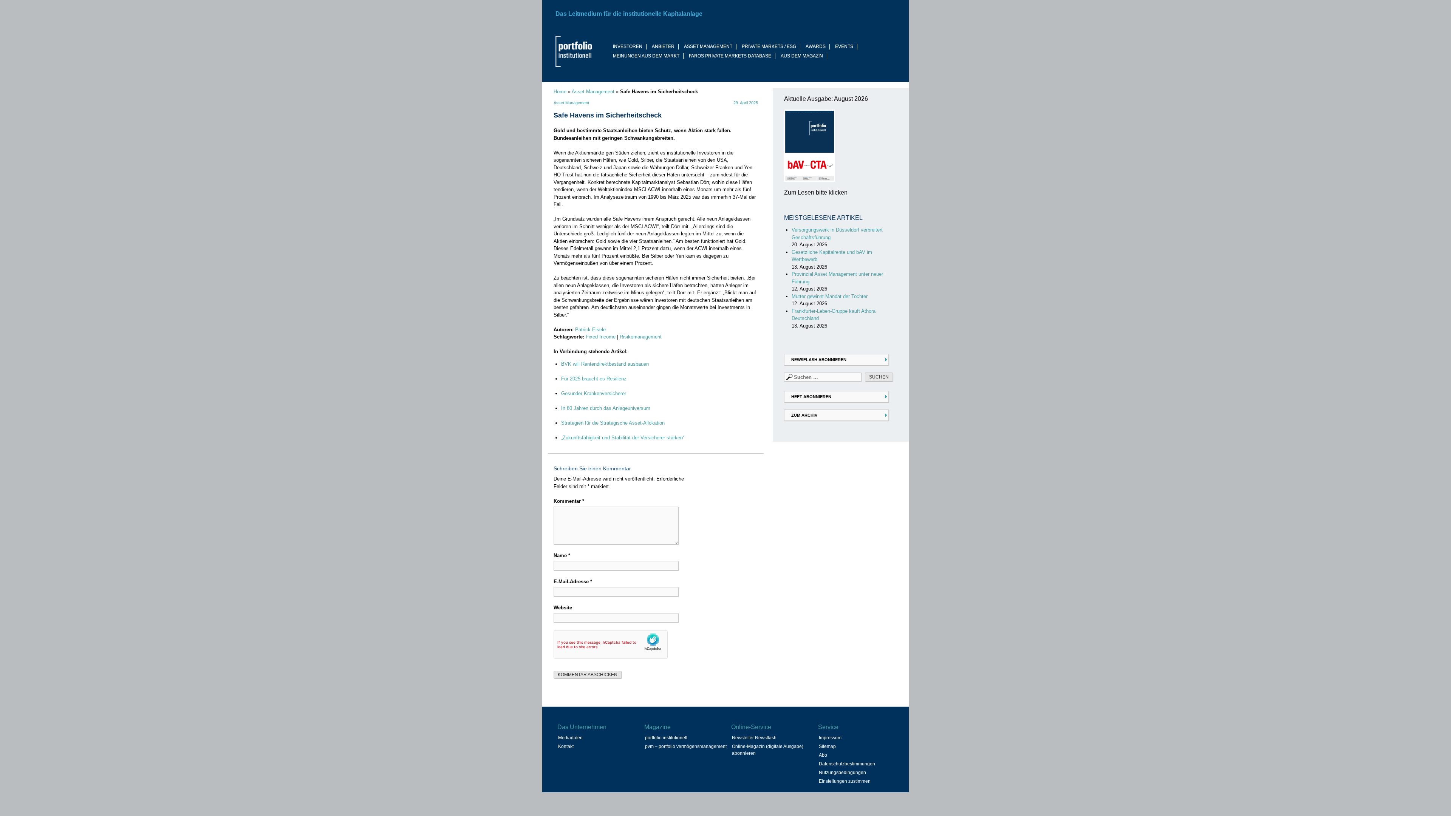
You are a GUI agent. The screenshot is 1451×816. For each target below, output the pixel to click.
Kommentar (569, 501)
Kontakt (566, 746)
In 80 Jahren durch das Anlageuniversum (605, 408)
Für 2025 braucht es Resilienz (593, 379)
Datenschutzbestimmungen (847, 764)
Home (560, 91)
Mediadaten (570, 737)
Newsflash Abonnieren (818, 359)
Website (563, 607)
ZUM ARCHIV (804, 415)
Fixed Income (601, 337)
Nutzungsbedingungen (842, 772)
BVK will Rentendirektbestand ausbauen (605, 364)
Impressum (830, 737)
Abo (823, 755)
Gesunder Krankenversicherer (593, 393)
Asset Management (593, 91)
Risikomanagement (641, 337)
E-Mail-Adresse (573, 581)
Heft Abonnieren (811, 396)
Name (562, 555)
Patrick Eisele (590, 329)
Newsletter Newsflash (754, 737)
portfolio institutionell (666, 737)
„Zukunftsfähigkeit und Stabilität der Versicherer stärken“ (622, 437)
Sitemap (827, 746)
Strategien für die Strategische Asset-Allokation (613, 423)
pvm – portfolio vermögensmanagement (686, 746)
